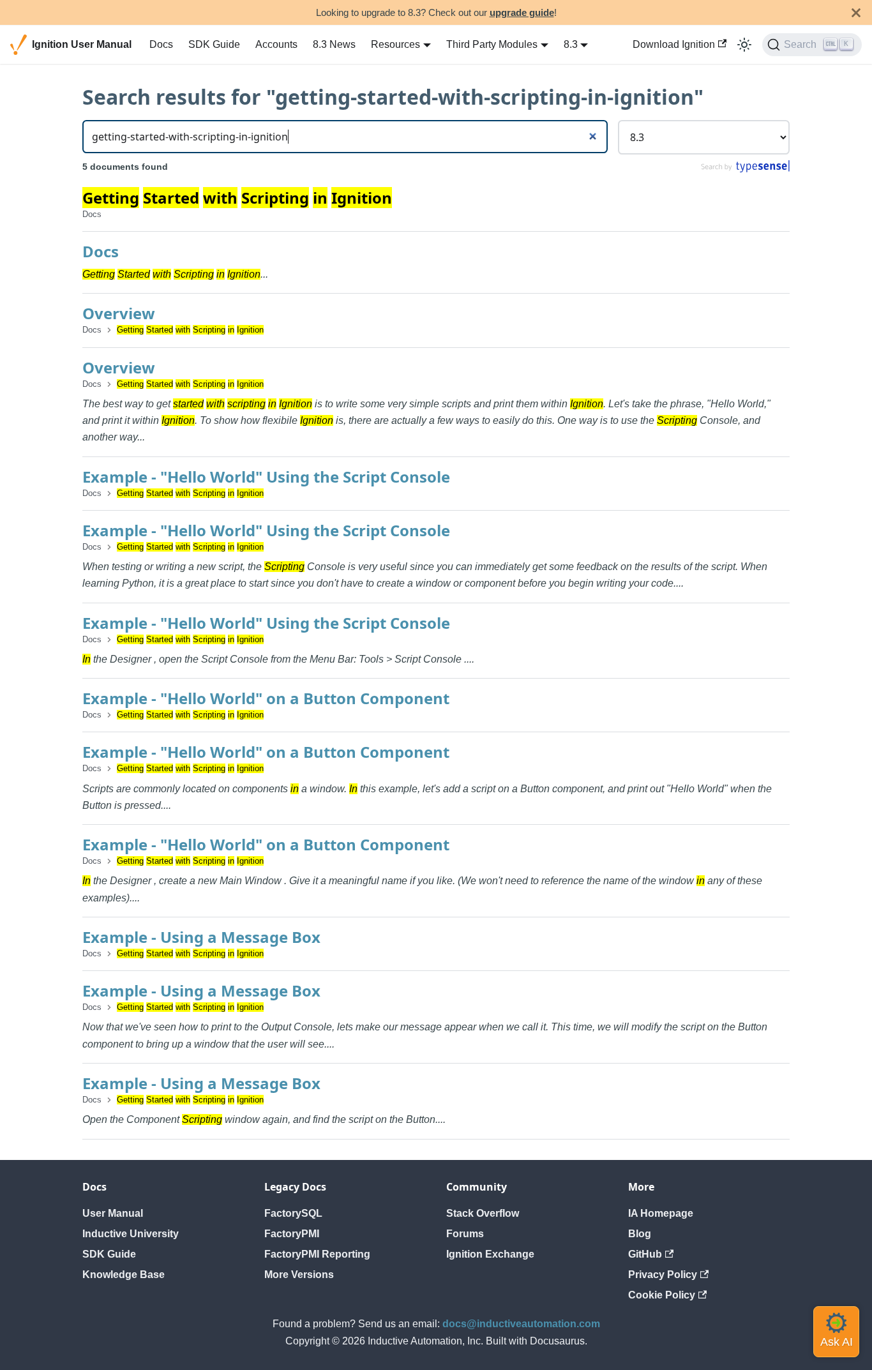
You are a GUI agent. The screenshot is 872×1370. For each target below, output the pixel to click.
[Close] (856, 12)
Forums (465, 1233)
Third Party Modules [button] (491, 44)
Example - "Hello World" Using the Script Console (266, 476)
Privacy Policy (662, 1274)
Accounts (276, 44)
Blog (639, 1233)
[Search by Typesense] (745, 169)
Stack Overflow (482, 1213)
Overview (118, 313)
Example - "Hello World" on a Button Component (265, 698)
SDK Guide (214, 44)
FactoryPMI (291, 1233)
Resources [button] (395, 44)
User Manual (112, 1213)
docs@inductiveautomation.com (521, 1323)
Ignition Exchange (490, 1254)
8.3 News (334, 44)
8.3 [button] (571, 44)
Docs (161, 44)
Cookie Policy (661, 1295)
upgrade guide (522, 12)
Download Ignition (674, 44)
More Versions (299, 1274)
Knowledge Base (123, 1274)
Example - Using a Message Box (201, 936)
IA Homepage (660, 1213)
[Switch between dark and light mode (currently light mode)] (744, 44)
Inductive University (130, 1233)
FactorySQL (293, 1213)
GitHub (645, 1254)
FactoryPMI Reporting (317, 1254)
